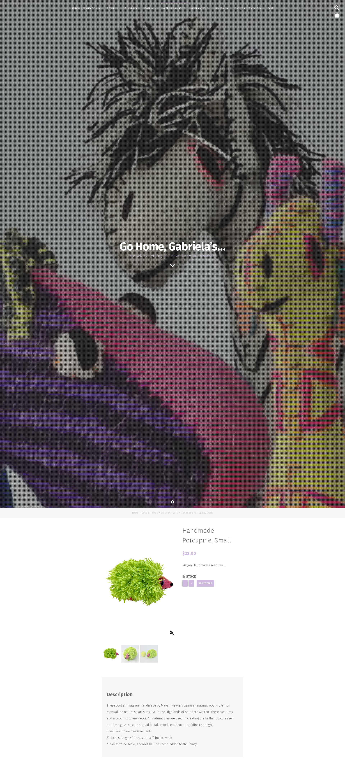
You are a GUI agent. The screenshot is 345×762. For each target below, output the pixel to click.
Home (135, 513)
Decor (111, 8)
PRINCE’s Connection (84, 8)
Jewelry (148, 8)
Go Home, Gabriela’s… (172, 246)
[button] (172, 586)
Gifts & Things (172, 8)
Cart (270, 8)
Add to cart (205, 583)
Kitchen (129, 8)
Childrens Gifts (169, 513)
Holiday (220, 8)
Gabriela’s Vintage (246, 8)
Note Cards (198, 8)
